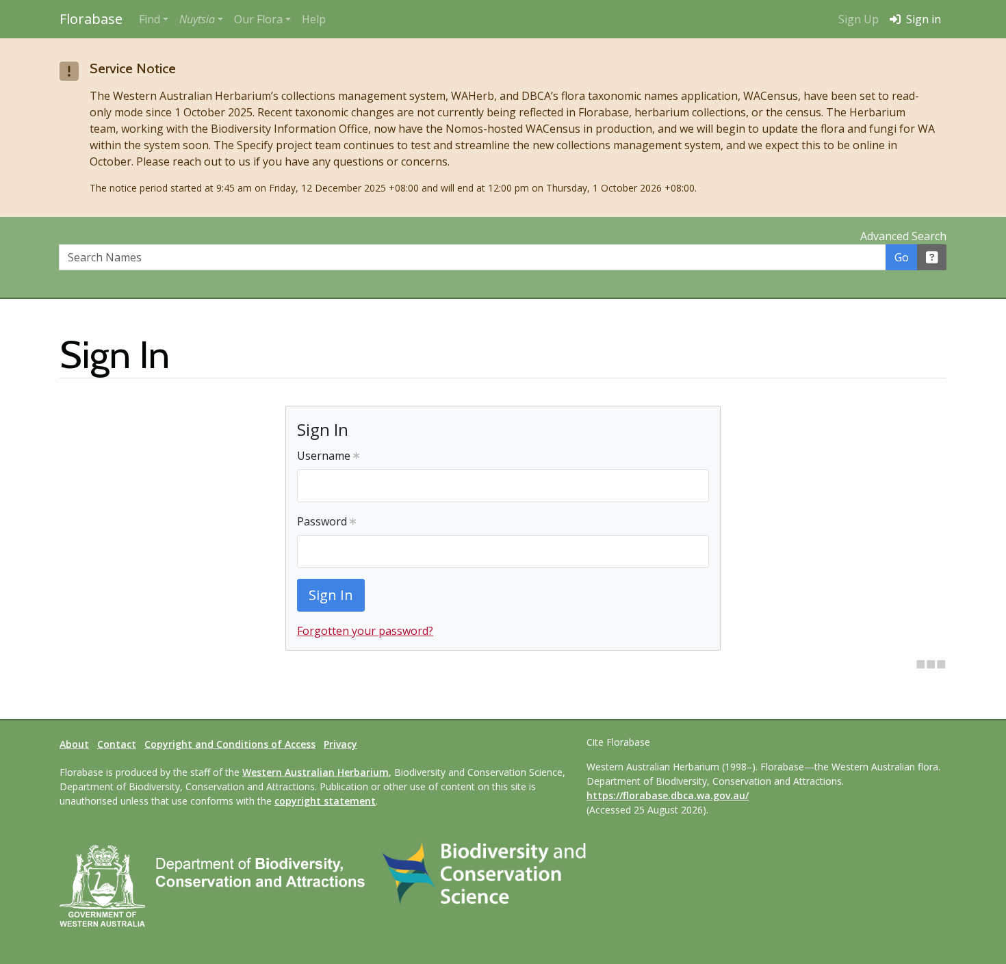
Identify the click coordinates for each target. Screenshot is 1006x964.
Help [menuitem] (314, 19)
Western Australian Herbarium (315, 772)
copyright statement (325, 800)
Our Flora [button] (258, 19)
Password (323, 521)
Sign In (331, 595)
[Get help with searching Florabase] (932, 257)
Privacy (340, 744)
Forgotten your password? (365, 630)
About (74, 744)
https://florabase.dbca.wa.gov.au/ (667, 795)
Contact (116, 744)
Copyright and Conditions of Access (229, 744)
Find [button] (149, 19)
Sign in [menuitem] (922, 19)
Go (901, 257)
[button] (201, 19)
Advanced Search (903, 236)
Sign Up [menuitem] (858, 19)
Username (325, 455)
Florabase (91, 19)
